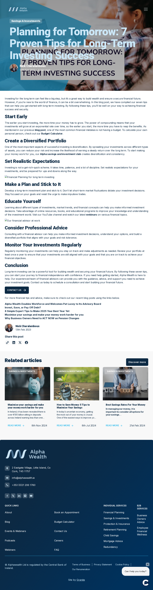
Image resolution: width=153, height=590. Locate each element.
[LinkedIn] (19, 495)
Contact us (14, 290)
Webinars (10, 549)
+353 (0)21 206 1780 (23, 485)
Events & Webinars (15, 531)
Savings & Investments (116, 518)
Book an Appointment (66, 512)
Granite (81, 579)
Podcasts (10, 540)
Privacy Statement (103, 564)
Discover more (137, 362)
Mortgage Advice (113, 541)
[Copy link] (7, 342)
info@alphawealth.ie (23, 477)
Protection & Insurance (117, 523)
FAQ (56, 549)
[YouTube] (31, 495)
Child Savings (111, 535)
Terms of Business (81, 564)
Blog (7, 521)
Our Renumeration (81, 569)
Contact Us (60, 531)
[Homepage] (18, 9)
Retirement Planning (115, 529)
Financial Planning (114, 512)
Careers (58, 540)
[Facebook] (7, 495)
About (8, 512)
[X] (13, 495)
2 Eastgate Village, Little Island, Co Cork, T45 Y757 (31, 469)
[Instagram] (25, 495)
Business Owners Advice (142, 519)
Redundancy (111, 546)
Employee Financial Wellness (142, 531)
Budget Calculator (64, 521)
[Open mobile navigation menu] (145, 9)
